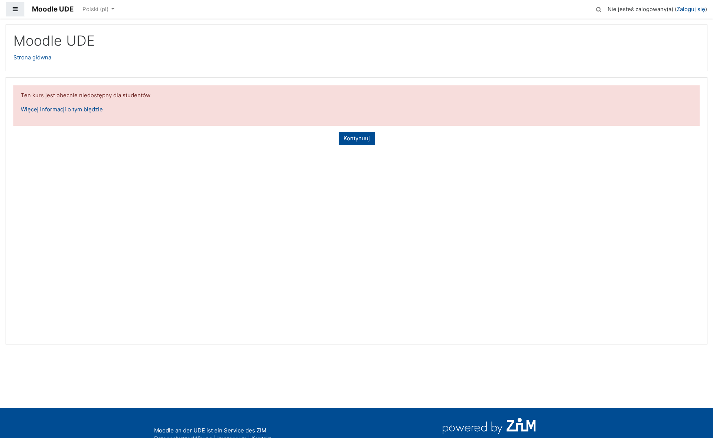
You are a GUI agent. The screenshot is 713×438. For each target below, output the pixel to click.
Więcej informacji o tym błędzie (62, 109)
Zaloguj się (691, 9)
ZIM (261, 430)
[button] (599, 8)
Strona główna (32, 57)
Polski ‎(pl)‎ (96, 9)
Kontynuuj (357, 138)
